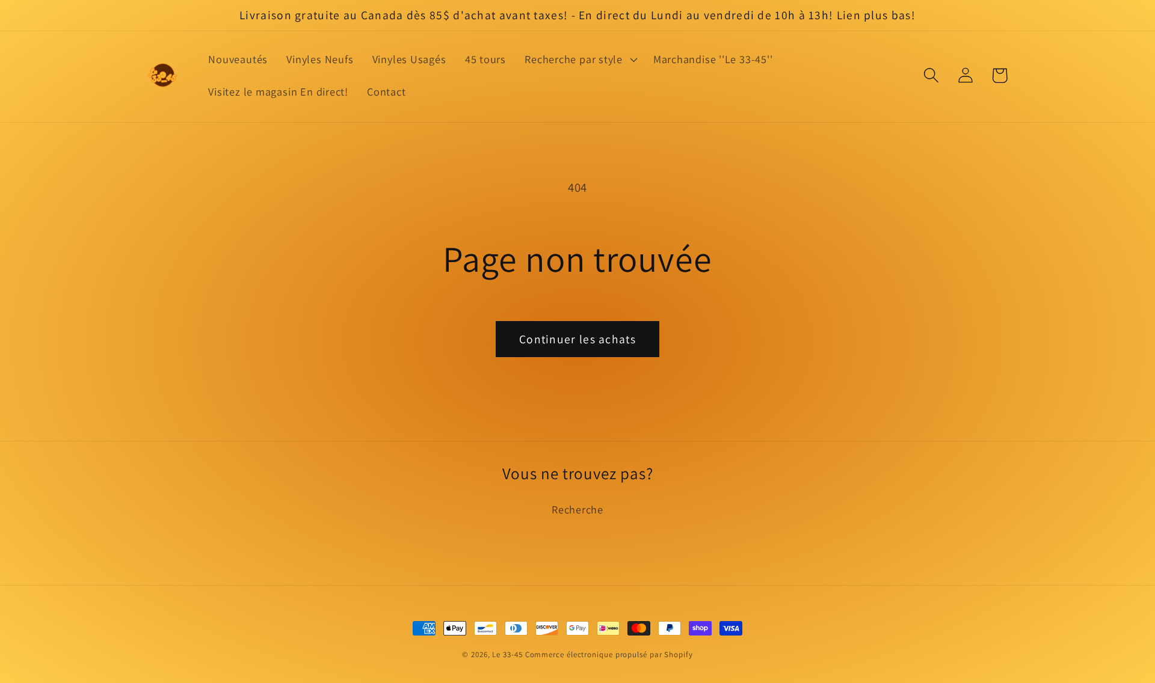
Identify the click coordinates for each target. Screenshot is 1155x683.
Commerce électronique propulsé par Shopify (609, 654)
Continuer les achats (577, 339)
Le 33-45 (507, 654)
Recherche (577, 509)
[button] (580, 59)
